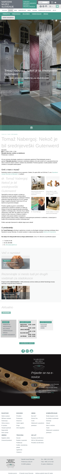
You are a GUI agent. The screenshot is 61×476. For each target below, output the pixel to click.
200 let (54, 10)
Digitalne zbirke (5, 438)
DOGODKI (19, 413)
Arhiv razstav (4, 432)
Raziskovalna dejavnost (44, 10)
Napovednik (4, 430)
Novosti (18, 438)
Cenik (32, 420)
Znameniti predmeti (6, 440)
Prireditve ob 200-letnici (37, 442)
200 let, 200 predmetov (37, 440)
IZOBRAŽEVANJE (51, 413)
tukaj (52, 392)
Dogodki (10, 10)
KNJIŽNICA (26, 5)
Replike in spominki (21, 440)
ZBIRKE (3, 435)
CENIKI (42, 328)
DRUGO (46, 14)
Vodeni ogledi (20, 423)
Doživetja (48, 420)
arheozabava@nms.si (11, 244)
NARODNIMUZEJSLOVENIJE (7, 4)
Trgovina (34, 10)
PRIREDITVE (6, 14)
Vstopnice (19, 452)
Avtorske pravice (12, 473)
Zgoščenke (19, 449)
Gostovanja (4, 420)
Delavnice (19, 420)
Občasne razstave (6, 418)
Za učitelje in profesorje (52, 418)
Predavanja (19, 418)
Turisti (47, 427)
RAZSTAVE (43, 324)
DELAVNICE (26, 14)
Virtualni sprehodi (6, 427)
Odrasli (48, 423)
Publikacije (19, 442)
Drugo (18, 425)
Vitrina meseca (5, 423)
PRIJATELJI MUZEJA (29, 6)
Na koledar (6, 312)
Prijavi (35, 397)
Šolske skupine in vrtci (52, 416)
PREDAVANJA (16, 14)
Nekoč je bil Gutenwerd (49, 232)
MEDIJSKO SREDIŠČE (29, 3)
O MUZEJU (26, 1)
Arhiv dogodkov (8, 17)
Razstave (4, 10)
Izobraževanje (22, 10)
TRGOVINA (19, 435)
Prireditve (18, 416)
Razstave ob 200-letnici (37, 438)
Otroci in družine (50, 425)
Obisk (15, 10)
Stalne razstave (5, 416)
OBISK (33, 413)
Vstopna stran (4, 134)
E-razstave (4, 425)
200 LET (33, 435)
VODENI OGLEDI (36, 14)
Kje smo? (33, 416)
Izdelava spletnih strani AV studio (44, 473)
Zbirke (29, 10)
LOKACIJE (43, 326)
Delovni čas (34, 418)
